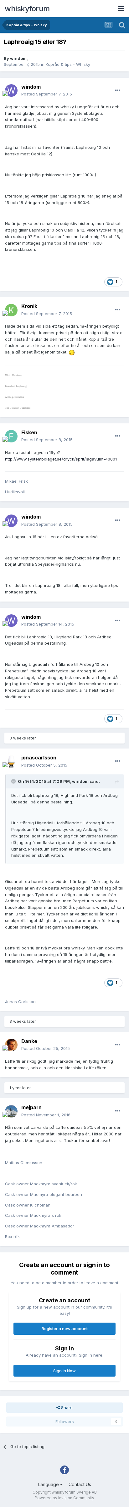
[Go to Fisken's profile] (11, 436)
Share (66, 1407)
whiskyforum (27, 8)
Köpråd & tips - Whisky (68, 64)
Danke (29, 1041)
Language (49, 1484)
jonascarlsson (38, 757)
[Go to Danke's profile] (11, 1045)
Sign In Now (64, 1370)
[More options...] (117, 90)
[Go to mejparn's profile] (11, 1111)
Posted (46, 93)
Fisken (29, 432)
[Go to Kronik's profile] (11, 310)
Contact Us (80, 1484)
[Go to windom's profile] (11, 90)
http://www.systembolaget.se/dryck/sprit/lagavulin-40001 (61, 458)
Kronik (29, 306)
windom (18, 58)
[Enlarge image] (72, 351)
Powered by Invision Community (64, 1497)
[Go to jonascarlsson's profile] (11, 761)
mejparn (31, 1107)
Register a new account (65, 1328)
